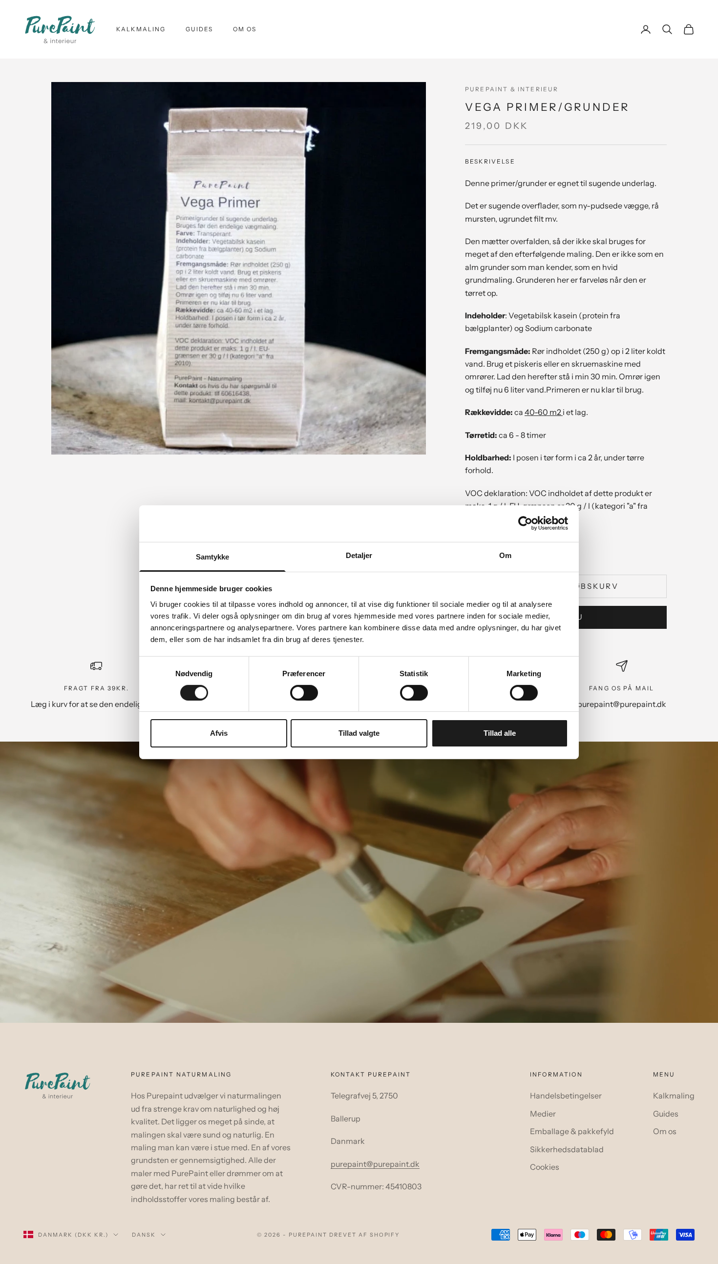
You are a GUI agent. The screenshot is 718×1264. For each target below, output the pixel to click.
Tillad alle (500, 733)
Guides (199, 29)
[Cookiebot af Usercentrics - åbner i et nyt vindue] (525, 523)
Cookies (544, 1167)
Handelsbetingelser (566, 1095)
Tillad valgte (359, 733)
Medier (543, 1114)
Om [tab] (505, 555)
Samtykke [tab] (213, 556)
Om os (245, 29)
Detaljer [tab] (359, 555)
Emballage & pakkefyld (572, 1131)
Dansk (144, 1234)
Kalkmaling (141, 29)
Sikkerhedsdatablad (567, 1149)
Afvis (219, 733)
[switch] (304, 693)
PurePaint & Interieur (511, 89)
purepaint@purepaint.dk (375, 1164)
